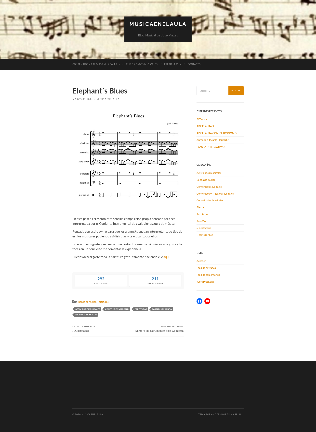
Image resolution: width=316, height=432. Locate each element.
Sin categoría (204, 227)
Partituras (171, 64)
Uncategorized (205, 234)
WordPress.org (205, 281)
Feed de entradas (206, 267)
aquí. (166, 257)
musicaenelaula (108, 99)
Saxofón (201, 221)
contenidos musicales (117, 309)
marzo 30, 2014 (82, 99)
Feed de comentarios (208, 274)
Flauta (200, 207)
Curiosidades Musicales (142, 64)
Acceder (201, 260)
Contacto (194, 64)
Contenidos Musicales (209, 186)
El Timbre (202, 119)
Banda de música (87, 301)
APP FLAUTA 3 (205, 126)
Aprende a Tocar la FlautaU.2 (213, 139)
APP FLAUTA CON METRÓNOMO (217, 133)
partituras (141, 309)
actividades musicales (87, 309)
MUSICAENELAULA (158, 24)
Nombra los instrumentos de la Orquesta (159, 328)
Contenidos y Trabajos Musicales (94, 64)
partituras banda (162, 309)
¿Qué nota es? (83, 328)
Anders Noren (220, 414)
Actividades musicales (209, 172)
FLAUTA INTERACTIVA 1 (211, 146)
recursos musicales (86, 314)
